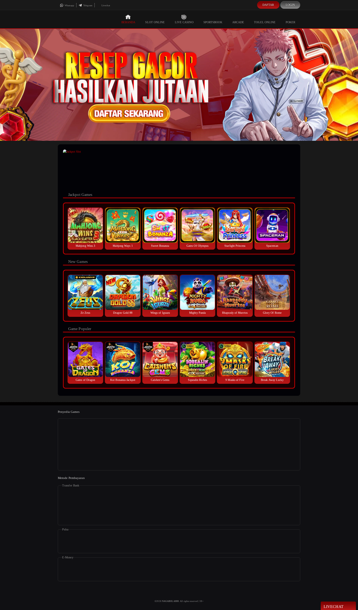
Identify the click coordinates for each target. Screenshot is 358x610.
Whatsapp (69, 5)
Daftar (268, 4)
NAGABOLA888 (170, 601)
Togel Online (265, 22)
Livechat (105, 5)
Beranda (128, 22)
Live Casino (184, 22)
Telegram (87, 5)
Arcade (238, 22)
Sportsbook (212, 22)
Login (290, 4)
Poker (290, 22)
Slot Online (155, 22)
